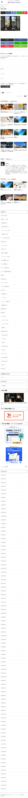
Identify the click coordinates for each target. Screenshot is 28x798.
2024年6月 (3, 501)
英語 (2, 275)
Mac (2, 364)
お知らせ (4, 215)
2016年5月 (3, 766)
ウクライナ (4, 282)
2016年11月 (3, 747)
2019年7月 (3, 650)
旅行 (3, 290)
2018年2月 (3, 706)
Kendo (3, 368)
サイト (2, 78)
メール (2, 73)
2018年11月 (3, 673)
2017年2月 (3, 740)
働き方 (3, 241)
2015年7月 (3, 788)
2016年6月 (3, 762)
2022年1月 (3, 561)
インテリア (4, 320)
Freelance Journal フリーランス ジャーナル (13, 794)
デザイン (3, 353)
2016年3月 (3, 770)
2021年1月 (3, 602)
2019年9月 (3, 643)
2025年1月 (3, 486)
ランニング (4, 323)
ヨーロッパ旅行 (5, 301)
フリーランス (5, 256)
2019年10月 (3, 639)
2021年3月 (3, 594)
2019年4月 (3, 661)
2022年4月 (3, 553)
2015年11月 (3, 785)
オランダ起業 (5, 267)
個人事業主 (5, 260)
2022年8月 (3, 542)
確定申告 (3, 308)
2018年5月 (3, 695)
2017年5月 (3, 732)
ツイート (3, 377)
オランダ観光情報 (6, 271)
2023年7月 (3, 527)
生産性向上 (4, 234)
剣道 (3, 312)
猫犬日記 (3, 279)
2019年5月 (3, 658)
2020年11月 (3, 609)
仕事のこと (4, 219)
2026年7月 (3, 475)
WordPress (4, 346)
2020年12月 (3, 605)
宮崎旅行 (4, 305)
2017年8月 (3, 725)
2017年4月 (3, 736)
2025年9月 (3, 478)
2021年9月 (3, 575)
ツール (3, 338)
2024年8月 (3, 497)
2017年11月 (3, 717)
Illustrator (4, 361)
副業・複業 (4, 252)
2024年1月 (3, 508)
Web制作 (4, 331)
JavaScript (4, 335)
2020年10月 (3, 613)
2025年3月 (3, 482)
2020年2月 (3, 628)
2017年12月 (3, 714)
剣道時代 (4, 223)
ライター (4, 245)
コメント (3, 58)
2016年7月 (3, 759)
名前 (2, 68)
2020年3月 (3, 624)
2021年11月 (3, 568)
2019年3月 (3, 665)
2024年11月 (3, 490)
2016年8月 (3, 755)
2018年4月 (3, 699)
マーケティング (5, 230)
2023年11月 (3, 512)
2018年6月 (3, 691)
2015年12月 (3, 781)
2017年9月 (3, 721)
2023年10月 (3, 516)
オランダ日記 (5, 237)
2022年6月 (3, 546)
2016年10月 (3, 751)
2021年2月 (3, 598)
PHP (3, 350)
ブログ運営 (4, 264)
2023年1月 (3, 534)
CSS (3, 342)
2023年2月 (3, 531)
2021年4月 (3, 590)
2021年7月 (3, 583)
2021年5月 (3, 587)
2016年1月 (3, 777)
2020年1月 (3, 632)
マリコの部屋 (5, 286)
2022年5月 (3, 549)
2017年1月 (3, 744)
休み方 (3, 249)
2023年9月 (3, 519)
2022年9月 (3, 538)
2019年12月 (3, 635)
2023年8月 (3, 523)
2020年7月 (3, 620)
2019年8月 (3, 646)
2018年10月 (3, 676)
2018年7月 (3, 688)
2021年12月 (3, 564)
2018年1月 (3, 710)
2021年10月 (3, 572)
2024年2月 (3, 505)
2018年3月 (3, 703)
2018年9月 (3, 680)
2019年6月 (3, 654)
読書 (3, 327)
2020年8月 (3, 617)
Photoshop (4, 357)
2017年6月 (3, 729)
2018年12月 (3, 669)
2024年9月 (3, 493)
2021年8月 (3, 579)
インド (3, 297)
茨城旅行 (4, 294)
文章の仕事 (5, 226)
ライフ (3, 316)
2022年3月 (3, 557)
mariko (7, 163)
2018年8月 (3, 684)
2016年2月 (3, 773)
